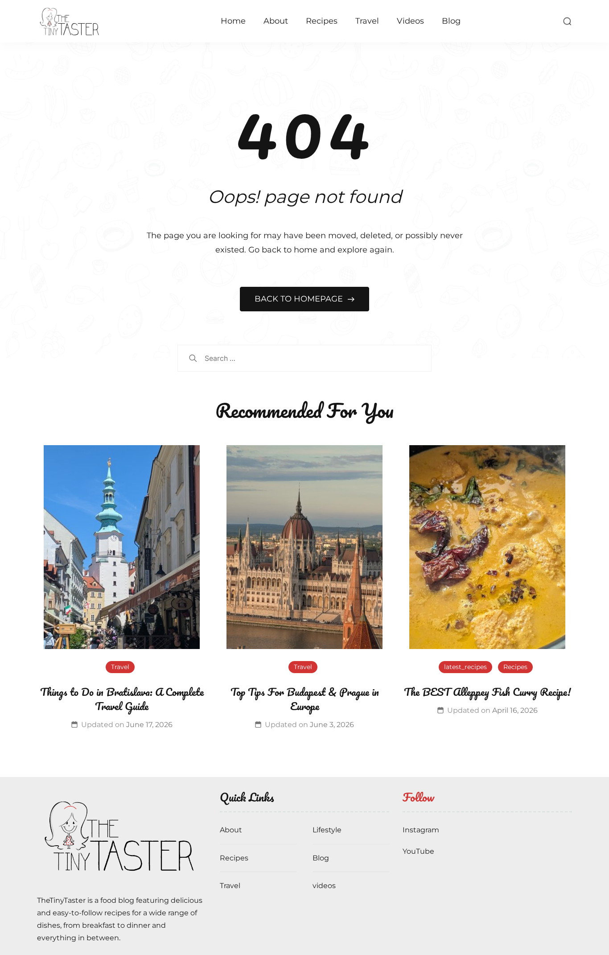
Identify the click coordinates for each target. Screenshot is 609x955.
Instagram (421, 830)
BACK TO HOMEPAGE (300, 299)
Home (233, 21)
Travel (367, 21)
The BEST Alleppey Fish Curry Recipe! (487, 691)
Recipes (321, 21)
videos (324, 885)
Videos (410, 21)
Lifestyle (327, 830)
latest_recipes (465, 666)
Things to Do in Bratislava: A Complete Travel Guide (122, 699)
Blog (451, 21)
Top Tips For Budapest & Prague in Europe (304, 699)
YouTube (418, 851)
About (275, 21)
